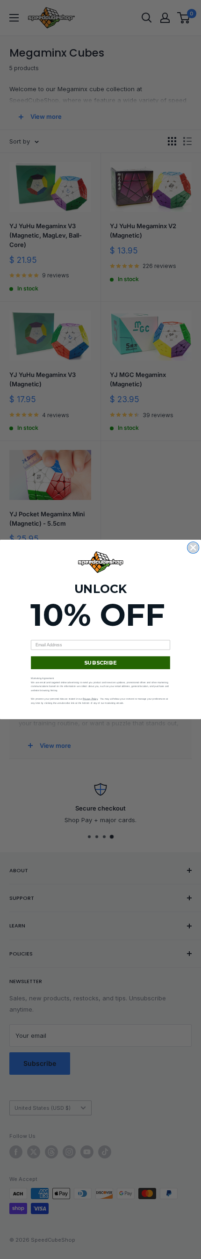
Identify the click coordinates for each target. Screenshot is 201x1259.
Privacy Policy (90, 698)
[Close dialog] (193, 548)
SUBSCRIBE (100, 662)
